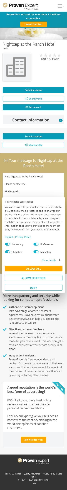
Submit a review (33, 90)
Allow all (33, 268)
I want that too (33, 24)
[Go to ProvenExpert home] (20, 7)
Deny (33, 287)
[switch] (36, 244)
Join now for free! (33, 439)
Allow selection (34, 278)
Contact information (30, 120)
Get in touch (34, 107)
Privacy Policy (23, 237)
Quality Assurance (32, 473)
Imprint (9, 237)
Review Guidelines (12, 473)
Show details (49, 260)
